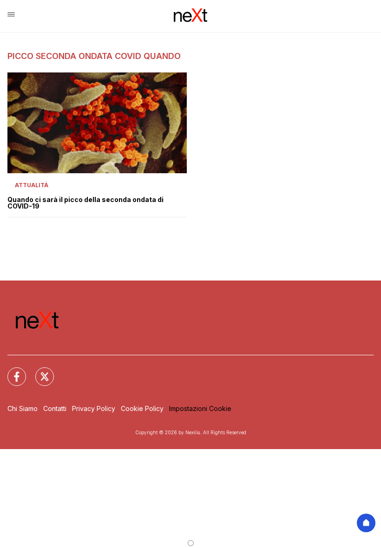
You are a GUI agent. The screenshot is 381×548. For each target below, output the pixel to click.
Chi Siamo (22, 408)
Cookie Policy (142, 408)
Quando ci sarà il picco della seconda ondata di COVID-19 (85, 202)
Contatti (54, 408)
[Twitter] (39, 371)
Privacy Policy (93, 408)
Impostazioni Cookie (200, 408)
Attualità (31, 185)
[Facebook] (11, 371)
